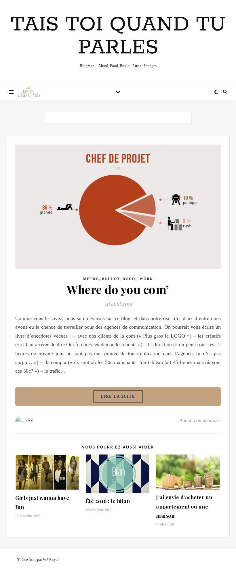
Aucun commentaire (200, 420)
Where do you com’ (118, 289)
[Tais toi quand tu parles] (28, 91)
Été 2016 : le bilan (108, 501)
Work (146, 279)
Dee (29, 420)
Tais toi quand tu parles (118, 36)
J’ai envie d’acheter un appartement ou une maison (184, 506)
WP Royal (51, 559)
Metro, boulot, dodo (109, 279)
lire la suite (118, 396)
